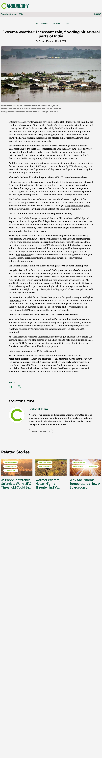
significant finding (53, 242)
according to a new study (63, 163)
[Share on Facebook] (28, 386)
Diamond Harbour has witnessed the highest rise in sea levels (48, 270)
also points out (23, 254)
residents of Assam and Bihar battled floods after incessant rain (41, 125)
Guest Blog (93, 466)
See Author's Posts (41, 431)
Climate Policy (10, 466)
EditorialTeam (46, 41)
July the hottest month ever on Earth (45, 188)
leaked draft (17, 218)
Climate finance (79, 462)
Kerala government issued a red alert (38, 137)
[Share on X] (19, 386)
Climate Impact (78, 466)
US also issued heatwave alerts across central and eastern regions (46, 199)
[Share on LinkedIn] (10, 386)
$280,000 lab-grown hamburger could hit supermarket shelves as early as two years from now (50, 362)
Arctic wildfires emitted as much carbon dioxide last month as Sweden (44, 319)
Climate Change (40, 24)
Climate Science (61, 24)
